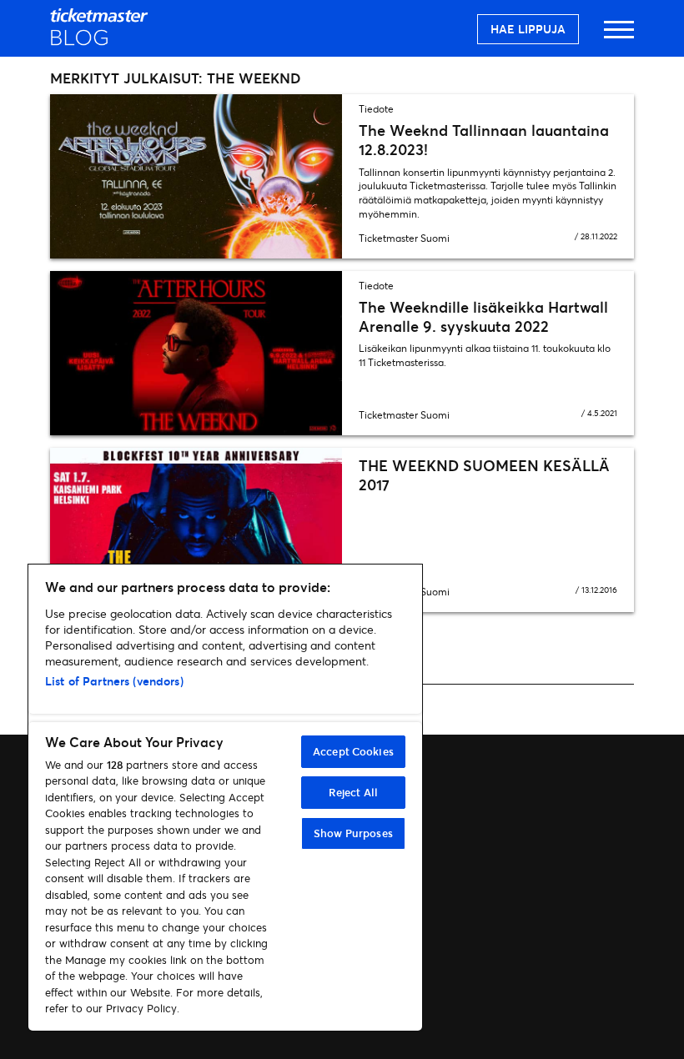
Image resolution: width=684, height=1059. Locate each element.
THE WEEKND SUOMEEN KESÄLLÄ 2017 (484, 474)
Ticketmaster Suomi (404, 238)
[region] (225, 797)
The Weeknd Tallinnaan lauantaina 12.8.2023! (484, 139)
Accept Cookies (353, 751)
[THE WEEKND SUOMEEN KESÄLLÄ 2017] (196, 530)
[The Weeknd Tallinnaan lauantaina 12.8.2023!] (196, 176)
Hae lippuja (528, 29)
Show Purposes (353, 833)
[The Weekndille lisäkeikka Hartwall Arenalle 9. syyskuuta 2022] (196, 353)
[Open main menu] (619, 37)
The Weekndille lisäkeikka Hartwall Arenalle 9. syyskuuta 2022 (483, 316)
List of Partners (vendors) (114, 681)
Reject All (353, 792)
